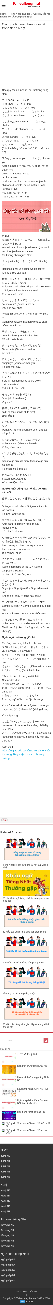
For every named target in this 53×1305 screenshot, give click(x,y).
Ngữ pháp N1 (8, 1280)
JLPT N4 (5, 1161)
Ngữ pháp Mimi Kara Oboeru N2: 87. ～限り (28, 1124)
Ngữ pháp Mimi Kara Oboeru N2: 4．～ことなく (28, 1131)
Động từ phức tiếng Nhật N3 (32, 1066)
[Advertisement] (26, 60)
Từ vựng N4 (7, 1230)
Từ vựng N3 (7, 1235)
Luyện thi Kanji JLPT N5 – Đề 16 (32, 1090)
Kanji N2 (5, 1206)
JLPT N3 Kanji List (27, 1054)
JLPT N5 (5, 1156)
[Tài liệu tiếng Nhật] (26, 4)
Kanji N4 (5, 1195)
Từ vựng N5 (7, 1225)
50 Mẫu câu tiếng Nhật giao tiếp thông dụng (24, 932)
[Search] (46, 1040)
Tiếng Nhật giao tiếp (19, 14)
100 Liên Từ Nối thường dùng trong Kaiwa (24, 962)
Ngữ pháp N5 (8, 1259)
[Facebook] (26, 1295)
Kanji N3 (5, 1201)
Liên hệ (33, 1291)
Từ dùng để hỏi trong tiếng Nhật (19, 993)
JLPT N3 (5, 1166)
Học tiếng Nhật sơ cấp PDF (31, 1112)
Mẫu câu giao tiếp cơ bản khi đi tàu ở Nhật (26, 750)
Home (3, 14)
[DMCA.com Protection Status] (27, 1301)
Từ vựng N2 (7, 1240)
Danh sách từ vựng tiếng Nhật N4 (33, 1078)
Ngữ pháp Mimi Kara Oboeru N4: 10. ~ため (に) (32, 1101)
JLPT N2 (5, 1171)
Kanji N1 (5, 1211)
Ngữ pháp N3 (8, 1270)
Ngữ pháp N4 (8, 1264)
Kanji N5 (5, 1190)
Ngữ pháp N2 (8, 1275)
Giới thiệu (22, 1291)
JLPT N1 (5, 1177)
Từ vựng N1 (7, 1246)
